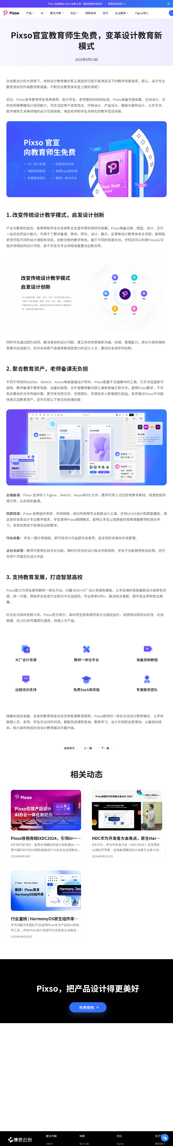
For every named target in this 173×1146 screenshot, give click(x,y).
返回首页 (69, 748)
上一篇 (88, 748)
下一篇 (105, 748)
